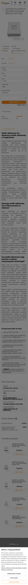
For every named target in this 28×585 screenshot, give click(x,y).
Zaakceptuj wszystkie (14, 582)
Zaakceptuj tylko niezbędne (14, 573)
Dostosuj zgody (14, 577)
